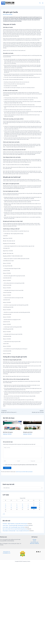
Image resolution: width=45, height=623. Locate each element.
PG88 (36, 583)
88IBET (3, 619)
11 (11, 505)
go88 (30, 562)
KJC (34, 619)
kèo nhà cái (28, 564)
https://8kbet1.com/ (14, 582)
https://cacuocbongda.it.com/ (22, 620)
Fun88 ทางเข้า (18, 594)
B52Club (18, 585)
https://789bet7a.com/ (23, 589)
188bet (39, 564)
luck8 (36, 612)
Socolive (34, 589)
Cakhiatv (24, 579)
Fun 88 (24, 574)
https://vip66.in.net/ (39, 591)
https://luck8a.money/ (35, 616)
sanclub (19, 610)
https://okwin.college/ (23, 615)
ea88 (25, 575)
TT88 (33, 615)
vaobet (26, 585)
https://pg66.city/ (3, 577)
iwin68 (26, 591)
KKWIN (29, 591)
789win (30, 595)
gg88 (23, 600)
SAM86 (29, 615)
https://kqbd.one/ (40, 568)
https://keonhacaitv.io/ (6, 585)
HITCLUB (7, 600)
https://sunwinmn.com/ (23, 586)
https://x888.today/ (37, 594)
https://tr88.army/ (39, 619)
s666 (15, 595)
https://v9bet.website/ (32, 568)
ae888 (20, 595)
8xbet (6, 581)
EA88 (25, 600)
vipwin (31, 600)
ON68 (5, 603)
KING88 (1, 612)
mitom (8, 562)
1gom (30, 590)
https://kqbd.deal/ (7, 564)
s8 (18, 602)
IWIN (21, 564)
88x (43, 573)
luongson (12, 598)
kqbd (16, 571)
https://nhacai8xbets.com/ (18, 581)
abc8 (40, 616)
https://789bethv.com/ (37, 573)
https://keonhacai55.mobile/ (6, 568)
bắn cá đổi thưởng (10, 571)
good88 (5, 612)
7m (4, 565)
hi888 (27, 575)
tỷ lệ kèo (32, 564)
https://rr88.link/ (22, 583)
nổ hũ (16, 591)
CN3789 (34, 578)
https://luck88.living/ (21, 606)
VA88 (19, 618)
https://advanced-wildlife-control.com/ (15, 612)
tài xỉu (19, 571)
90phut (8, 598)
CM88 (7, 604)
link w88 (14, 589)
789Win (13, 586)
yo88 (43, 611)
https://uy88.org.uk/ (38, 606)
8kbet (12, 565)
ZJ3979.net (14, 619)
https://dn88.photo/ (29, 608)
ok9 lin (18, 564)
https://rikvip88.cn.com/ (7, 606)
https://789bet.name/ (5, 586)
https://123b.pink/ (12, 608)
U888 (27, 583)
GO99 (34, 597)
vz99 (29, 598)
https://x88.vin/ (3, 607)
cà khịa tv (42, 612)
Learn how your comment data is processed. (24, 471)
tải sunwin (30, 589)
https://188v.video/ (18, 607)
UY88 (43, 600)
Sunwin (37, 571)
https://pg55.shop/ (40, 607)
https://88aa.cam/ (4, 608)
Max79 (8, 591)
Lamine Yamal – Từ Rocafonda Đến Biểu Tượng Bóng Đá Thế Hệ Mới (15, 525)
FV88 (28, 600)
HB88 (34, 614)
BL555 (14, 594)
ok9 (2, 574)
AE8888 (2, 598)
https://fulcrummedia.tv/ (38, 581)
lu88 (21, 591)
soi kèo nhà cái (17, 590)
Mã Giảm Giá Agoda (8, 432)
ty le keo (24, 612)
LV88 (37, 582)
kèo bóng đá (14, 564)
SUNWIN (20, 611)
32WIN (22, 603)
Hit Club (40, 610)
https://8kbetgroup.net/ (5, 597)
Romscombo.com (6, 551)
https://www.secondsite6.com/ (26, 597)
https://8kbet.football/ (40, 595)
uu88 (17, 586)
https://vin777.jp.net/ (23, 566)
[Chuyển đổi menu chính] (43, 3)
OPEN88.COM (25, 568)
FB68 (21, 562)
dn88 (37, 600)
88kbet (39, 615)
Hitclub (31, 582)
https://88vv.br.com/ (9, 574)
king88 (18, 599)
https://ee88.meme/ (8, 602)
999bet (11, 610)
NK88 (18, 577)
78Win (37, 578)
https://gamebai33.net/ (18, 574)
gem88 (21, 571)
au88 (43, 597)
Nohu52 (23, 598)
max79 (33, 595)
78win (41, 562)
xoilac (40, 565)
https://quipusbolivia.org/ (5, 610)
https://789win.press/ (29, 593)
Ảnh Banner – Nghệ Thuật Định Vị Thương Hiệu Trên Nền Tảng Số (15, 523)
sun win (16, 566)
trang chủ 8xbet (18, 616)
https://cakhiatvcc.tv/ (18, 568)
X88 (20, 602)
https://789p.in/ (17, 614)
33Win (15, 585)
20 (22, 507)
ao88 (34, 593)
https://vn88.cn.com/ (8, 566)
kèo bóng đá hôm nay (34, 565)
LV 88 (44, 610)
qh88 (21, 599)
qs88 (15, 579)
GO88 (36, 614)
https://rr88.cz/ (26, 604)
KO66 (23, 594)
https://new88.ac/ (4, 611)
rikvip (26, 565)
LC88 (9, 565)
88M (18, 604)
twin (42, 608)
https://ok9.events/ (9, 579)
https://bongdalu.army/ (18, 569)
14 (28, 505)
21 (28, 507)
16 (39, 505)
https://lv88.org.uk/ (26, 607)
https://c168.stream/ (29, 577)
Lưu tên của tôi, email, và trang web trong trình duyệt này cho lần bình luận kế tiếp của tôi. (21, 464)
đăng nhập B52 (13, 597)
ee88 (9, 611)
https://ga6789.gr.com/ (14, 583)
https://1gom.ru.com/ (14, 578)
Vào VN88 (23, 587)
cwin (41, 611)
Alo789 (1, 591)
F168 (33, 570)
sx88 (33, 590)
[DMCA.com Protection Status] (22, 553)
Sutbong (23, 616)
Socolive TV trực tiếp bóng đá (22, 619)
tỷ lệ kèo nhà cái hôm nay (29, 581)
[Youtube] (38, 551)
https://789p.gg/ (35, 599)
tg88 (34, 577)
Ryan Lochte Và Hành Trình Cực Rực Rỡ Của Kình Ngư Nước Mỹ (15, 528)
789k (32, 619)
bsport (26, 616)
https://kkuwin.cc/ (35, 611)
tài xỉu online (26, 590)
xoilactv (20, 578)
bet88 (15, 565)
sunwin (1, 571)
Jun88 (2, 564)
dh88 (24, 591)
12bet (1, 562)
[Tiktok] (40, 551)
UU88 (39, 585)
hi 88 (42, 564)
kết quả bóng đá (26, 611)
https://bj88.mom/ (20, 593)
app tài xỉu (41, 578)
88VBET (33, 591)
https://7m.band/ (27, 569)
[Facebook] (36, 551)
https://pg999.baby (35, 562)
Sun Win (9, 618)
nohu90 (33, 583)
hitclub (39, 566)
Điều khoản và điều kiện (34, 543)
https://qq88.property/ (5, 583)
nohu (24, 577)
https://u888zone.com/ (39, 586)
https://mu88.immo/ (4, 595)
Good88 (18, 587)
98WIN (11, 600)
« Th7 (4, 514)
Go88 (29, 585)
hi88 (43, 562)
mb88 (8, 603)
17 (5, 507)
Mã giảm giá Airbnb (27, 432)
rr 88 (36, 585)
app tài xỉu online (35, 575)
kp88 (27, 574)
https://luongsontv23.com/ (34, 574)
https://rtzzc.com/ (38, 604)
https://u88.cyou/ (40, 603)
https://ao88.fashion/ (29, 594)
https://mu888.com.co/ (23, 570)
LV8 (16, 603)
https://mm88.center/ (34, 579)
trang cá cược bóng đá (19, 575)
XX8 (3, 599)
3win (17, 595)
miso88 (35, 615)
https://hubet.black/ (14, 611)
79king (4, 615)
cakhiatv (27, 578)
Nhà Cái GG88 (9, 594)
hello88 (17, 615)
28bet (4, 604)
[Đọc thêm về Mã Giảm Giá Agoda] (12, 425)
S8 (4, 600)
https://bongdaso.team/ (35, 569)
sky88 (24, 564)
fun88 (27, 562)
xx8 (29, 616)
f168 (17, 565)
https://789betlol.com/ (18, 573)
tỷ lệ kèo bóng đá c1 (37, 598)
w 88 (17, 589)
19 (16, 507)
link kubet (8, 573)
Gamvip (17, 570)
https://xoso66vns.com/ (10, 615)
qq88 (26, 598)
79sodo (10, 604)
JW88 (38, 618)
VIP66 (17, 600)
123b (40, 575)
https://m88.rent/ (35, 610)
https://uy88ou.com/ (30, 606)
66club (36, 564)
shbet (31, 578)
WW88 (9, 619)
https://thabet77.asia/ (7, 593)
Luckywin (41, 574)
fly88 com (32, 585)
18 (11, 507)
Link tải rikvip (34, 618)
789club (7, 578)
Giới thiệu (34, 539)
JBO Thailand (3, 573)
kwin (17, 610)
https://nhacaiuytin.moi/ (9, 569)
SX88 (40, 599)
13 (22, 505)
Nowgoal (2, 565)
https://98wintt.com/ (27, 618)
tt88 (19, 591)
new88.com (12, 591)
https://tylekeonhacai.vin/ (6, 570)
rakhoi (5, 598)
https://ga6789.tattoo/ (20, 608)
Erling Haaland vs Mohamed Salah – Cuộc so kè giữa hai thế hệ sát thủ (16, 530)
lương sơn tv (38, 593)
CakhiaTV (38, 589)
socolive (23, 578)
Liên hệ (34, 540)
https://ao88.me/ (4, 618)
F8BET (13, 566)
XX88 (31, 604)
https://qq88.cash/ (26, 573)
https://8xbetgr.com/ (7, 575)
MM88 (21, 577)
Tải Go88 (36, 566)
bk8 (14, 610)
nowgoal (13, 570)
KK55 (18, 579)
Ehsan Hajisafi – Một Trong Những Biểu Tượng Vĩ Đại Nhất (13, 527)
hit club (16, 618)
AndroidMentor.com (6, 553)
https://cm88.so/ (39, 577)
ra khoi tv (4, 562)
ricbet (28, 571)
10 (5, 505)
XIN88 (12, 585)
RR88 (26, 603)
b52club (23, 562)
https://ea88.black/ (10, 607)
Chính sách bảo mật (34, 542)
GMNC (4, 578)
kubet (27, 599)
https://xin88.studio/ (37, 608)
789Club (27, 582)
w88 (43, 590)
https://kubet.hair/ (27, 610)
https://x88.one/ (25, 595)
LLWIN (12, 573)
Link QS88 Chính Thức (12, 577)
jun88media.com (25, 614)
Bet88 (13, 575)
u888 (13, 618)
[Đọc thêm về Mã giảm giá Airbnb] (32, 425)
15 (33, 505)
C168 (11, 586)
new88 (34, 571)
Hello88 (30, 614)
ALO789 (42, 599)
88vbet (14, 603)
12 (16, 505)
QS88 (27, 587)
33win (43, 598)
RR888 (42, 582)
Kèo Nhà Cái (10, 581)
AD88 (1, 599)
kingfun (2, 582)
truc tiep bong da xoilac (14, 562)
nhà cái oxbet (6, 589)
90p (7, 565)
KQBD (21, 579)
